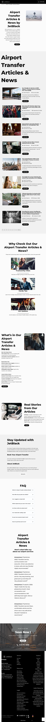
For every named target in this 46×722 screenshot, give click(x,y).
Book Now (38, 662)
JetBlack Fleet (38, 668)
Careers (38, 664)
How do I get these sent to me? (19, 521)
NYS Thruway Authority (38, 692)
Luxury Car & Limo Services (22, 683)
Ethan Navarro (26, 92)
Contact (38, 665)
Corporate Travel (20, 678)
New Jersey (19, 671)
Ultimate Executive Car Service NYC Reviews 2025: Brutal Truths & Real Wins (31, 194)
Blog (38, 667)
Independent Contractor (38, 676)
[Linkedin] (22, 715)
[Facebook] (17, 715)
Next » (19, 229)
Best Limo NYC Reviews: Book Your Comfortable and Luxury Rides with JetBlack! (31, 107)
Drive (18, 661)
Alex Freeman (26, 145)
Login (38, 670)
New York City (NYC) (21, 680)
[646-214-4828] (23, 645)
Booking (19, 664)
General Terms (20, 694)
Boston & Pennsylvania (22, 681)
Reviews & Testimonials (38, 675)
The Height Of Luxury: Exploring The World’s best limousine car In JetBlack (32, 177)
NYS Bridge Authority (38, 690)
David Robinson (26, 127)
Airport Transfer (20, 677)
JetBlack (3, 4)
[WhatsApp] (26, 717)
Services (18, 658)
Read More (25, 101)
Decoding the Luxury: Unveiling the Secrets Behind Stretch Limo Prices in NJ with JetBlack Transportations (31, 212)
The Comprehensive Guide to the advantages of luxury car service (30, 159)
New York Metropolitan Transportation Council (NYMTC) (38, 705)
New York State (20, 675)
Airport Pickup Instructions (38, 678)
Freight (18, 662)
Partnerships (19, 672)
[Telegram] (28, 717)
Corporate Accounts (38, 673)
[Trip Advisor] (26, 715)
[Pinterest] (28, 715)
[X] (19, 715)
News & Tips (19, 674)
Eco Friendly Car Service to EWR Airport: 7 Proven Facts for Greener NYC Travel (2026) (31, 89)
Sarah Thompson (27, 180)
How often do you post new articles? (20, 494)
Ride (18, 659)
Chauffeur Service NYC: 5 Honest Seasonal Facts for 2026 (30, 142)
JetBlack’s (14, 29)
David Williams (26, 110)
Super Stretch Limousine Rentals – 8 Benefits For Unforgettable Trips (31, 124)
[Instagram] (21, 715)
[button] (23, 474)
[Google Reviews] (24, 715)
